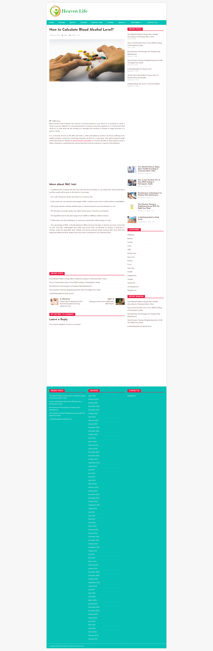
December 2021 (94, 537)
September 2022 (94, 505)
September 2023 (94, 463)
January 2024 (93, 449)
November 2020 (93, 575)
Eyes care (130, 257)
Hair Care (130, 268)
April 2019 (92, 628)
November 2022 (93, 498)
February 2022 (93, 530)
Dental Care (96, 22)
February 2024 (93, 445)
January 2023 (93, 491)
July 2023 (91, 470)
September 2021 (94, 547)
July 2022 (91, 512)
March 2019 (92, 632)
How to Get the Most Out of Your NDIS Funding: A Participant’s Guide (74, 282)
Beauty (73, 22)
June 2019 (91, 621)
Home (51, 22)
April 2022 (92, 522)
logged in (62, 324)
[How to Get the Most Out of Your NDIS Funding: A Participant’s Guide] (131, 184)
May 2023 (91, 477)
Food (129, 264)
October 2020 (93, 579)
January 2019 (93, 639)
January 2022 (93, 533)
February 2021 (93, 565)
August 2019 (92, 618)
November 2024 (93, 431)
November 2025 (93, 410)
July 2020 (91, 589)
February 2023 (93, 487)
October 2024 (93, 434)
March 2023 (92, 484)
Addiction (130, 235)
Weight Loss (132, 290)
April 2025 (92, 417)
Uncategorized (132, 287)
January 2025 (93, 424)
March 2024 (92, 441)
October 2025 (93, 413)
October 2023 (93, 459)
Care (129, 246)
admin (65, 35)
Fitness (110, 22)
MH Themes (80, 646)
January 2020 (93, 604)
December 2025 (94, 406)
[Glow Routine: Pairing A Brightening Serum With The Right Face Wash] (131, 209)
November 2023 (93, 455)
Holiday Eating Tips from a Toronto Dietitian (143, 84)
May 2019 (91, 625)
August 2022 (92, 508)
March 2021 (92, 561)
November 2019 (93, 611)
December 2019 (94, 607)
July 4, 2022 (56, 35)
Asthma (61, 22)
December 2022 (94, 494)
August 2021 (92, 551)
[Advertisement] (87, 100)
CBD (129, 250)
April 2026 (92, 396)
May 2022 (91, 519)
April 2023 (92, 480)
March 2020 (92, 600)
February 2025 (93, 420)
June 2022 (91, 515)
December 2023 (94, 452)
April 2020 (92, 596)
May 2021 (91, 558)
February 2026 (93, 399)
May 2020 (91, 593)
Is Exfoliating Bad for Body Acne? (61, 293)
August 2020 (92, 586)
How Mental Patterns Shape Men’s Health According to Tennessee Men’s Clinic (78, 279)
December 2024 (94, 427)
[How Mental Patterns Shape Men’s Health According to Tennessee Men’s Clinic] (131, 171)
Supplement (131, 276)
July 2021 (91, 554)
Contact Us (152, 22)
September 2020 (94, 582)
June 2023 (91, 473)
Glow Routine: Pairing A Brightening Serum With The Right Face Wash (75, 290)
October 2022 (93, 501)
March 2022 (92, 526)
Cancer (83, 22)
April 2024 (92, 438)
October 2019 (93, 614)
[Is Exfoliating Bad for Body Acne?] (131, 222)
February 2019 (93, 635)
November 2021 (93, 540)
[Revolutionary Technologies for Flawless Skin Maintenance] (131, 198)
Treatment (135, 22)
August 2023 (92, 466)
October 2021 (93, 544)
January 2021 (93, 568)
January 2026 (93, 403)
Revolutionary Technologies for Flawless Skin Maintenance (70, 286)
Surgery (130, 279)
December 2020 (94, 572)
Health (121, 22)
